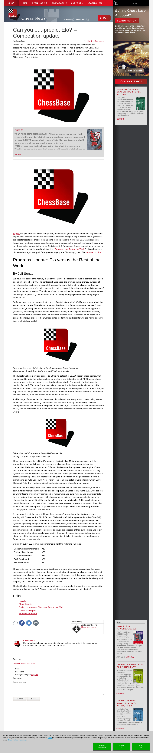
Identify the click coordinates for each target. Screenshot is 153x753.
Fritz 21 (18, 130)
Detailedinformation (102, 746)
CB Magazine (59, 3)
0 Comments (99, 41)
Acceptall (141, 746)
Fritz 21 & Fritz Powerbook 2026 (126, 627)
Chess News (33, 18)
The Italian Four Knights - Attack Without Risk (127, 703)
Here (50, 738)
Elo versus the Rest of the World (70, 249)
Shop (11, 3)
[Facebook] (22, 623)
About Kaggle (25, 604)
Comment (17, 678)
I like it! (89, 41)
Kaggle (16, 233)
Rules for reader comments (24, 663)
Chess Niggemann (88, 627)
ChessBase (29, 640)
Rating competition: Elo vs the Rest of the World (41, 607)
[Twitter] (29, 623)
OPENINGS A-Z (39, 3)
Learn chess (95, 3)
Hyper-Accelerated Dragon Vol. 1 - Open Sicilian (129, 92)
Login (134, 3)
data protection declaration (17, 740)
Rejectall (121, 746)
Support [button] (76, 3)
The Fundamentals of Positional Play (130, 665)
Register (34, 675)
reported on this (93, 252)
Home (24, 3)
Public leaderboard (28, 613)
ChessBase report (27, 610)
